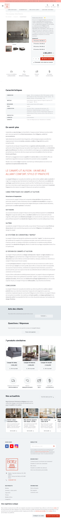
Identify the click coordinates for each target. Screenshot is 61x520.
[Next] (55, 420)
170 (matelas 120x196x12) (39, 43)
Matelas (7, 488)
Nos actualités (13, 396)
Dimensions (35, 38)
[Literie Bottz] (7, 5)
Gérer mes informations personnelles (39, 470)
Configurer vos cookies (38, 515)
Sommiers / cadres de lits (11, 490)
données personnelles (40, 511)
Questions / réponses (47, 9)
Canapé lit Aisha (12, 363)
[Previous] (6, 420)
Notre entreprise (34, 488)
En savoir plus (23, 9)
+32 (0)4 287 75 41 (12, 480)
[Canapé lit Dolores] (30, 353)
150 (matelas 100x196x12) (39, 41)
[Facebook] (7, 446)
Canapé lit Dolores (29, 363)
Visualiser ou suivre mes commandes (38, 463)
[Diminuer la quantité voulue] (33, 58)
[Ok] (54, 446)
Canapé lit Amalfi (46, 363)
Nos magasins (33, 490)
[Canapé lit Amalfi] (47, 353)
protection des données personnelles (42, 451)
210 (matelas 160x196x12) (39, 49)
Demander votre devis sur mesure (44, 62)
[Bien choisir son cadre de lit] (47, 413)
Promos (7, 495)
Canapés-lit (15, 16)
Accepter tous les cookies (53, 515)
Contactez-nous (34, 492)
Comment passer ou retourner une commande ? (41, 461)
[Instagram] (16, 446)
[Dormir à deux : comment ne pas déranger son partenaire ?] (13, 413)
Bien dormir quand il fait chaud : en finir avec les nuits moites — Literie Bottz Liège (30, 421)
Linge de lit (7, 493)
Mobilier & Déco (8, 497)
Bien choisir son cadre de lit (45, 421)
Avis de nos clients (34, 9)
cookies (55, 508)
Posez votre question (30, 332)
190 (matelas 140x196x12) (39, 46)
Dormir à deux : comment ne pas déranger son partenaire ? (12, 421)
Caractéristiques (12, 9)
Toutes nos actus (46, 397)
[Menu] (2, 5)
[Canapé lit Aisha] (13, 353)
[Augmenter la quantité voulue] (38, 58)
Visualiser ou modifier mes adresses (38, 468)
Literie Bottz (9, 16)
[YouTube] (11, 446)
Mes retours (33, 466)
